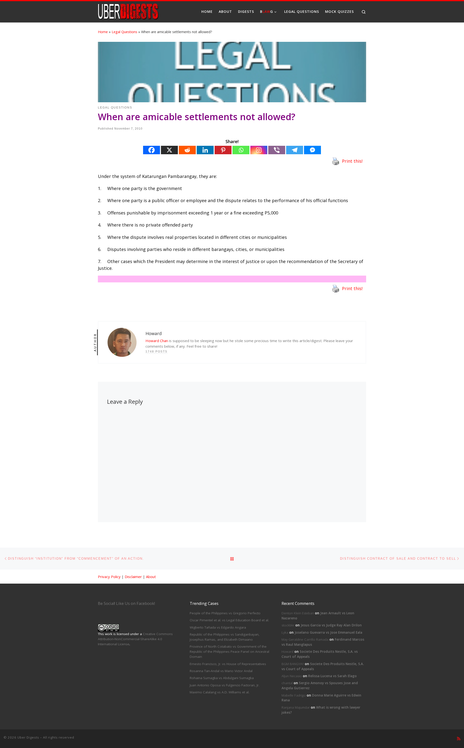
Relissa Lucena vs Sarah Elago (332, 676)
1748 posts (156, 351)
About (151, 576)
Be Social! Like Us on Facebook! (126, 603)
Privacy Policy (109, 576)
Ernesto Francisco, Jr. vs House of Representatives (228, 664)
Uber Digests (28, 737)
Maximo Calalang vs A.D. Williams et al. (219, 692)
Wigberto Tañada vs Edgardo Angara (218, 627)
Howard (287, 651)
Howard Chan (156, 340)
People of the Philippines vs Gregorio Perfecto (225, 613)
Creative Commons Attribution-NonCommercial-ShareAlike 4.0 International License (135, 639)
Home (103, 31)
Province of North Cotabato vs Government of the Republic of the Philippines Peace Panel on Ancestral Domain (229, 651)
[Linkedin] (205, 150)
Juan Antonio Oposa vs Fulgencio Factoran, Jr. (224, 685)
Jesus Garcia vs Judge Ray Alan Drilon (331, 625)
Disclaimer (133, 576)
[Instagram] (258, 150)
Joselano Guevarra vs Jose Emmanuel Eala (328, 632)
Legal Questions (124, 31)
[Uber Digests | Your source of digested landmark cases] (128, 11)
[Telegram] (294, 150)
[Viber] (276, 150)
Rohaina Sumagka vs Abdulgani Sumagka (222, 678)
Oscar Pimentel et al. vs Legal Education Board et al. (229, 620)
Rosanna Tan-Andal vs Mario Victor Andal (221, 671)
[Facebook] (151, 150)
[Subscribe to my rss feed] (458, 739)
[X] (169, 150)
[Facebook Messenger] (312, 150)
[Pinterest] (223, 150)
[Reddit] (187, 150)
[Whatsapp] (240, 150)
